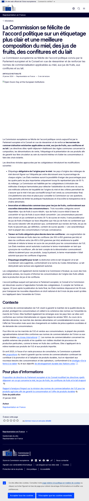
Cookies (66, 465)
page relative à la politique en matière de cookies (61, 483)
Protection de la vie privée (13, 469)
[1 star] (4, 420)
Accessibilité (45, 469)
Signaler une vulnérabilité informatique (17, 465)
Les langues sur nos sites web (47, 465)
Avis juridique (31, 469)
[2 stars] (6, 420)
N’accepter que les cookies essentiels (55, 495)
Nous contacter (62, 460)
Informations (9, 21)
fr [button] (73, 8)
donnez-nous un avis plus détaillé (38, 421)
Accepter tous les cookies (21, 495)
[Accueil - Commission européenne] (9, 7)
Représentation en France (14, 407)
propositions (11, 354)
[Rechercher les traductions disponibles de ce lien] (19, 355)
